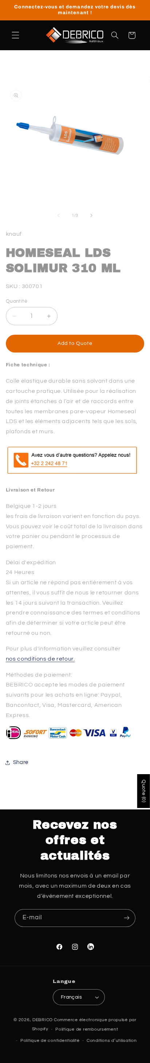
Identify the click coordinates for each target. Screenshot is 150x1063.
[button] (15, 35)
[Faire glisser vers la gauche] (59, 216)
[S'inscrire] (126, 918)
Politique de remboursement (86, 1029)
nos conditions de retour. (40, 659)
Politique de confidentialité (50, 1041)
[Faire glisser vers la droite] (91, 216)
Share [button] (20, 762)
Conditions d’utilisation (112, 1041)
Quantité (16, 301)
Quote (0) (143, 791)
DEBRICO (42, 1020)
